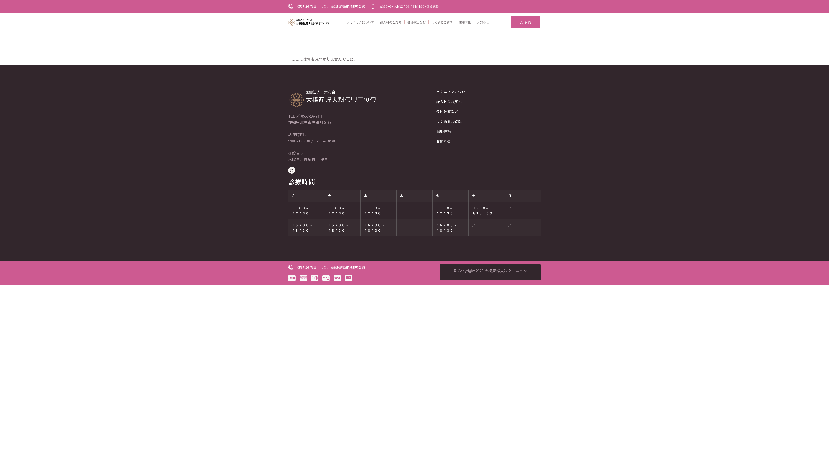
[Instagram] (291, 170)
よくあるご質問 (442, 22)
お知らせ (483, 22)
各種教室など (416, 22)
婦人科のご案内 (390, 22)
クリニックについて (360, 22)
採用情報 (465, 22)
